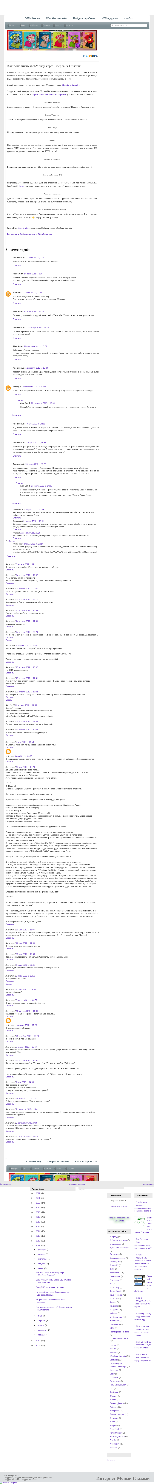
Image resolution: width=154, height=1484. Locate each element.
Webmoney (114, 1444)
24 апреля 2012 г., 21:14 (26, 646)
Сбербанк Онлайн (118, 1356)
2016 (38, 1222)
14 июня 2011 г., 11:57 (33, 274)
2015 (38, 1226)
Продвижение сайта (119, 1338)
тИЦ (111, 1388)
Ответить (17, 265)
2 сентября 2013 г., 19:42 (27, 1109)
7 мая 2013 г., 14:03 (25, 1082)
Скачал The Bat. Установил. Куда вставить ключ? (142, 1345)
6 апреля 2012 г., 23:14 (32, 544)
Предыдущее (148, 1184)
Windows (113, 1447)
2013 (38, 1236)
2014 (38, 1231)
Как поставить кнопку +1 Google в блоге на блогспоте (54, 1308)
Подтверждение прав (119, 1332)
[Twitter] (87, 56)
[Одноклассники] (90, 56)
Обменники (115, 1324)
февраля (42, 1330)
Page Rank (114, 1429)
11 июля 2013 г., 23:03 (26, 1098)
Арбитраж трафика (118, 1240)
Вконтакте (114, 1254)
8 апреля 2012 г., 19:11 (26, 564)
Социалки (114, 1377)
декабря (42, 1249)
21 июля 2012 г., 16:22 (26, 989)
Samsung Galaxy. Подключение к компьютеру (143, 1316)
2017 (38, 1217)
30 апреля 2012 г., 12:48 (27, 730)
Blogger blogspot (117, 1414)
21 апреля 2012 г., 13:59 (27, 610)
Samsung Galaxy (117, 1436)
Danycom (114, 1418)
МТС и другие (116, 1317)
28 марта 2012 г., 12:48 (33, 510)
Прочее (113, 1345)
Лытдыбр (114, 1310)
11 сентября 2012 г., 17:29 (25, 1025)
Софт (112, 1374)
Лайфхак (114, 1306)
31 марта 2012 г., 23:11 (33, 521)
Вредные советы (117, 1258)
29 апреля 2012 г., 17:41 (27, 678)
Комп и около (116, 1295)
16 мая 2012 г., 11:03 (25, 930)
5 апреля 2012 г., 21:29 (30, 533)
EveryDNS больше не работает (50, 1287)
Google (113, 1425)
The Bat (113, 1440)
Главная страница (76, 1184)
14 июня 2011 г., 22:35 (32, 292)
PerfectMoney (116, 1433)
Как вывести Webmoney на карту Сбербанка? (142, 1357)
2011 (38, 1245)
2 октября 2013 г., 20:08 (26, 1123)
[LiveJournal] (96, 56)
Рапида (113, 1349)
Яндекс (113, 1399)
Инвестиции (115, 1276)
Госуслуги (114, 1261)
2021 (38, 1198)
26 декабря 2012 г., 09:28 (27, 1036)
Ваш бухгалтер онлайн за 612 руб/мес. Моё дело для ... (53, 1281)
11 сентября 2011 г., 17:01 (35, 346)
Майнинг (113, 1313)
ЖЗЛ (112, 1269)
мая (40, 1316)
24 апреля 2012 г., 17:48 (27, 621)
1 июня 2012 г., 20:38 (25, 965)
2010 (38, 1341)
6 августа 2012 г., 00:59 (26, 1000)
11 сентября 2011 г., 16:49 (37, 327)
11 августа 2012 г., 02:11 (27, 1011)
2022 (38, 1193)
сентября (42, 1259)
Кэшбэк (113, 1302)
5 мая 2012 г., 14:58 (25, 742)
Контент (113, 1298)
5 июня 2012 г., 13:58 (25, 976)
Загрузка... (111, 1460)
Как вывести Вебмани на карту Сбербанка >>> (29, 234)
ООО (112, 1328)
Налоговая (114, 1321)
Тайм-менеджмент (118, 1385)
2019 (38, 1207)
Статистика (115, 1381)
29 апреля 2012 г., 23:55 (27, 721)
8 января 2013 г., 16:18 (26, 1047)
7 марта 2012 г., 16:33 (35, 424)
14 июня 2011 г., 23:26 (34, 311)
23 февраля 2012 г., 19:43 (34, 387)
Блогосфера (115, 1244)
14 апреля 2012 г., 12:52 (27, 575)
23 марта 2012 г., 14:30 (41, 486)
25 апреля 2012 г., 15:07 (27, 667)
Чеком (21, 186)
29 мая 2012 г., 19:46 (25, 943)
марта (41, 1325)
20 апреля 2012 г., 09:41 (27, 589)
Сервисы (114, 1360)
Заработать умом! (119, 1206)
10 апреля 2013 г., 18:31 (27, 1060)
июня (40, 1268)
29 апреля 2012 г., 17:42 (27, 692)
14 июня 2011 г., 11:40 (35, 258)
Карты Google (116, 1291)
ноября (41, 1254)
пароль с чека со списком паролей (49, 94)
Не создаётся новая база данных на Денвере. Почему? (52, 1293)
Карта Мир (114, 1287)
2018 (38, 1212)
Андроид (114, 1236)
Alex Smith (23, 228)
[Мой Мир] (93, 56)
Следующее (5, 1184)
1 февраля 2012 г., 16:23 (36, 368)
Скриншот (114, 1370)
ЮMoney (113, 1396)
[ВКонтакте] (84, 56)
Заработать (115, 1273)
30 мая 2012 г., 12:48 (25, 954)
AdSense (114, 1407)
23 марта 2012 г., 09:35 (35, 442)
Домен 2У (114, 1265)
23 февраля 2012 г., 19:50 (43, 403)
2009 (38, 1345)
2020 (38, 1203)
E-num (112, 1422)
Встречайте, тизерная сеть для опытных (50, 1300)
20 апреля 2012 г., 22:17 (27, 599)
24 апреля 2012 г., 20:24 (27, 632)
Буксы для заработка (119, 1247)
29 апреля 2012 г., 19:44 (26, 705)
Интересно (114, 1280)
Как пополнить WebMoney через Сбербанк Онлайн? (44, 66)
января (41, 1335)
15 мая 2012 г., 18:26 (25, 767)
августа (41, 1264)
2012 (38, 1241)
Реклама (113, 1352)
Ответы (19, 400)
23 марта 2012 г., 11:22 (35, 464)
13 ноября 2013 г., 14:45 (27, 1136)
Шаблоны (114, 1392)
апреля (41, 1320)
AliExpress (114, 1411)
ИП (111, 1284)
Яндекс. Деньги (117, 1403)
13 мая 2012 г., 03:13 (23, 756)
